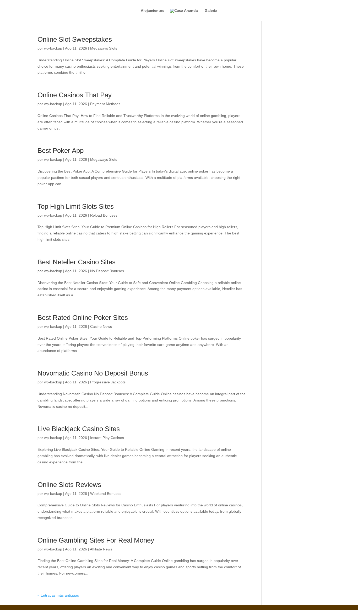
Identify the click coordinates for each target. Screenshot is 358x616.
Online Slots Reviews (69, 485)
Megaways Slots (103, 48)
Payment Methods (105, 104)
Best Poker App (60, 150)
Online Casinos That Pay (74, 95)
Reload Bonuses (103, 215)
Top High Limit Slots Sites (75, 206)
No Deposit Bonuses (107, 271)
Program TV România (113, 613)
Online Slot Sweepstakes (74, 39)
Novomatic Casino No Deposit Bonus (92, 373)
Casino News (101, 326)
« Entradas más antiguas (58, 595)
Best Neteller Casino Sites (76, 262)
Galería (211, 11)
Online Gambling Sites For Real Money (95, 540)
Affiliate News (101, 549)
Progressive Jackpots (108, 382)
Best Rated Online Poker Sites (82, 318)
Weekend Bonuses (105, 493)
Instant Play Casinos (107, 438)
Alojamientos (152, 11)
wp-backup (53, 48)
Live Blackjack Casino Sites (78, 429)
